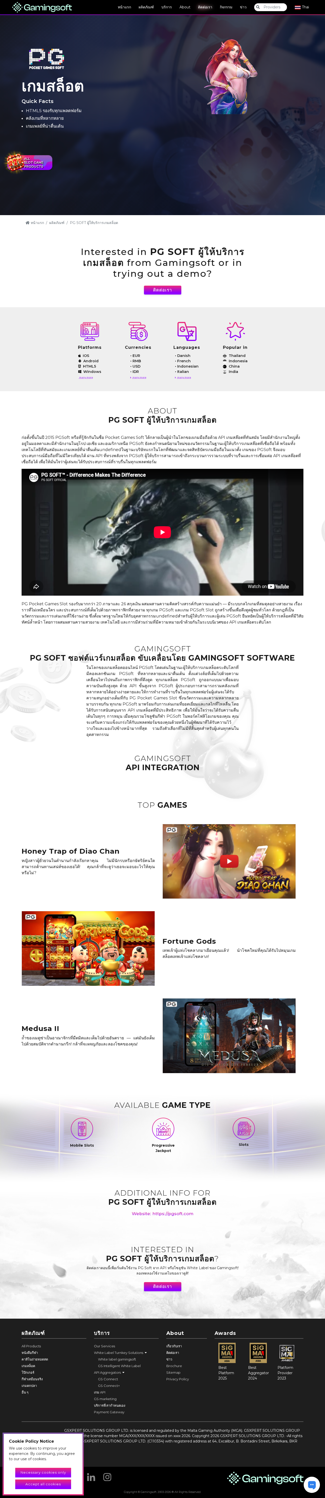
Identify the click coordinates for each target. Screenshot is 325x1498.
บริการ (166, 7)
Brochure (174, 1366)
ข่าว (243, 7)
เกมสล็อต (28, 1366)
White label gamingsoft (117, 1359)
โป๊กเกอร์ (28, 1372)
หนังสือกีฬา (30, 1353)
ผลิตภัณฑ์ (146, 7)
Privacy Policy (177, 1379)
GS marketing (105, 1399)
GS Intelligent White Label (119, 1366)
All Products (31, 1346)
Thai (305, 7)
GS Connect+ (109, 1386)
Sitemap (173, 1372)
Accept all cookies (43, 1484)
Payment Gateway (109, 1412)
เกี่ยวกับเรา (174, 1346)
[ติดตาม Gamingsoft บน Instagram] (107, 1475)
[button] (126, 1352)
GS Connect (108, 1379)
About (185, 7)
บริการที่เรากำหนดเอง (109, 1405)
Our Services (104, 1346)
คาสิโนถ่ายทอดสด (35, 1359)
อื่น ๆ (25, 1392)
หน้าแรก (124, 7)
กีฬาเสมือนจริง (32, 1379)
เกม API (99, 1392)
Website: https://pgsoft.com (162, 1213)
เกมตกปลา (29, 1386)
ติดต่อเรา (205, 7)
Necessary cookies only (43, 1472)
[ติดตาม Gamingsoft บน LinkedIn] (91, 1475)
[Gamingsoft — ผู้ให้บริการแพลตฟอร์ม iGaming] (42, 7)
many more (86, 377)
